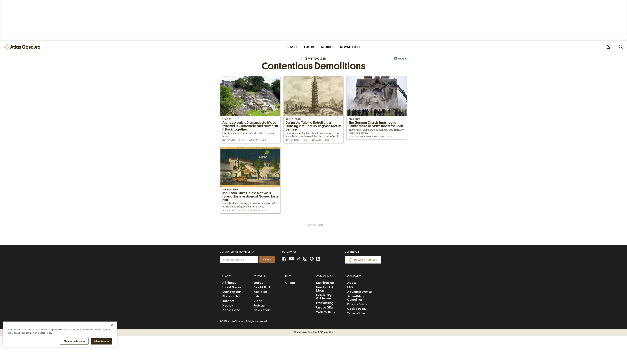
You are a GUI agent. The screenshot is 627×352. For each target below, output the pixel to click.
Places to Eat (231, 296)
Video (258, 300)
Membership (325, 282)
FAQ (350, 287)
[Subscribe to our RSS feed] (318, 259)
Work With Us (325, 312)
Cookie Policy (357, 308)
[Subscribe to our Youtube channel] (291, 259)
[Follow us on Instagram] (305, 259)
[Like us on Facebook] (284, 259)
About (351, 282)
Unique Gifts (324, 307)
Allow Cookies (101, 341)
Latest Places (231, 287)
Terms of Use (356, 313)
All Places (229, 282)
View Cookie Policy (42, 333)
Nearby (227, 305)
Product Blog (325, 302)
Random (228, 300)
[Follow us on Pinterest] (312, 259)
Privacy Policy (357, 304)
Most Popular (231, 291)
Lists (256, 296)
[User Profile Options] (608, 47)
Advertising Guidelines (355, 298)
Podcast (259, 305)
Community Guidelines (324, 296)
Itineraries (260, 291)
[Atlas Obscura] (23, 47)
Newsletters (262, 310)
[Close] (111, 325)
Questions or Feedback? (313, 332)
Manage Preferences (74, 341)
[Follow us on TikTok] (299, 259)
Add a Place (231, 310)
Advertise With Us (359, 291)
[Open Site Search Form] (621, 47)
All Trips (290, 282)
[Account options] (608, 47)
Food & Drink (262, 287)
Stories (258, 282)
